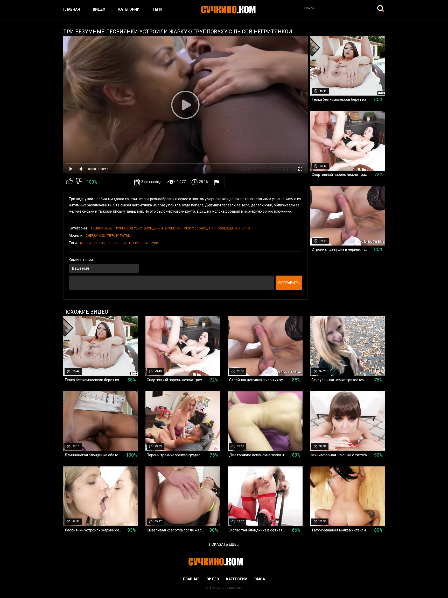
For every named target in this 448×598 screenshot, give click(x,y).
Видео (99, 9)
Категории (128, 9)
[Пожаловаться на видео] (217, 182)
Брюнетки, (173, 228)
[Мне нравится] (69, 182)
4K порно (242, 228)
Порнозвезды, (221, 228)
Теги (157, 9)
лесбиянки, (117, 243)
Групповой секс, (129, 228)
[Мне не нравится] (78, 182)
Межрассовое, (196, 228)
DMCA (259, 579)
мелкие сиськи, (93, 243)
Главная (71, 9)
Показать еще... (224, 544)
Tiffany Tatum (119, 235)
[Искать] (381, 8)
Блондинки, (154, 228)
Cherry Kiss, (96, 235)
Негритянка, (138, 243)
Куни (154, 243)
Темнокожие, (101, 228)
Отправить (289, 283)
